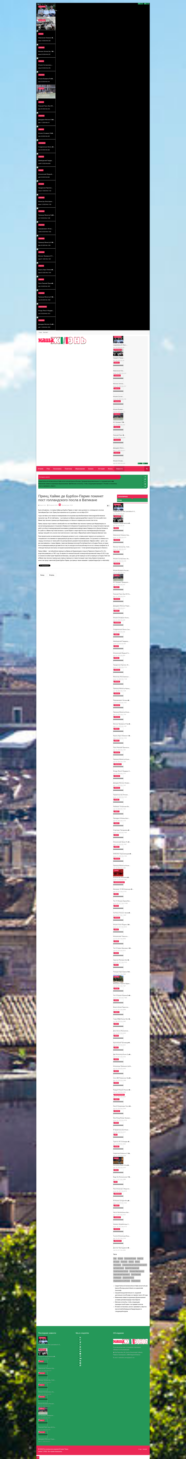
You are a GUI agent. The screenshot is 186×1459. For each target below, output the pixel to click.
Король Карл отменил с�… (122, 736)
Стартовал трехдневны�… (122, 830)
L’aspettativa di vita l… (120, 345)
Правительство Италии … (121, 795)
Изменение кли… (118, 371)
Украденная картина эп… (121, 665)
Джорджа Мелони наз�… (46, 324)
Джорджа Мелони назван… (122, 783)
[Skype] (80, 1361)
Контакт (45, 332)
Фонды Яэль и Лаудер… (46, 310)
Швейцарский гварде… (45, 160)
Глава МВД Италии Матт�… (122, 1019)
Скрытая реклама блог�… (121, 960)
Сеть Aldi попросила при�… (122, 1078)
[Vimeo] (80, 1363)
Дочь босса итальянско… (121, 1031)
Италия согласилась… (45, 65)
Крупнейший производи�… (122, 1042)
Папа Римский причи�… (46, 283)
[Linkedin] (80, 1349)
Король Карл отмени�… (46, 270)
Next (147, 3)
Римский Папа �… (119, 435)
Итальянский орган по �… (122, 842)
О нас (40, 332)
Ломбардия (117, 1277)
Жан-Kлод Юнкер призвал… (122, 1118)
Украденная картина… (45, 188)
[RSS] (80, 1337)
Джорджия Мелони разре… (122, 606)
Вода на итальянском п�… (122, 1177)
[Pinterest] (145, 484)
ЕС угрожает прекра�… (46, 92)
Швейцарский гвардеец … (121, 641)
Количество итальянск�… (121, 877)
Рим (48, 469)
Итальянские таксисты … (121, 936)
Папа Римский (135, 1274)
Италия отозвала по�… (46, 133)
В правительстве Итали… (121, 1130)
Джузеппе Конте (128, 1277)
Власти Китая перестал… (121, 1007)
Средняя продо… (119, 358)
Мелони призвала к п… (46, 256)
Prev (141, 3)
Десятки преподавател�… (121, 1248)
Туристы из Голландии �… (122, 1141)
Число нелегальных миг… (121, 1212)
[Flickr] (80, 1354)
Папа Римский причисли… (121, 747)
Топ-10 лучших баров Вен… (122, 901)
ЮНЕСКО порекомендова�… (122, 854)
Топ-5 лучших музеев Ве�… (122, 995)
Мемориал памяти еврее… (122, 983)
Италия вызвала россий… (121, 570)
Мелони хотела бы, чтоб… (121, 547)
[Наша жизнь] (62, 340)
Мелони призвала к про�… (122, 724)
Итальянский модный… (45, 174)
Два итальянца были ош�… (122, 1054)
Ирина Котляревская (132, 1268)
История (41, 184)
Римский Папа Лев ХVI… (46, 106)
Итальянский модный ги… (121, 653)
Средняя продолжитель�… (122, 523)
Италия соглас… (118, 396)
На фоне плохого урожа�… (122, 913)
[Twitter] (145, 479)
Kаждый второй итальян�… (122, 1090)
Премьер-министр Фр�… (46, 215)
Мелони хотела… (118, 383)
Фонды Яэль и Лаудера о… (122, 771)
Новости (41, 61)
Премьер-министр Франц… (122, 688)
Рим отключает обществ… (121, 1189)
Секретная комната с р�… (122, 1153)
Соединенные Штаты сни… (122, 629)
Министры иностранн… (45, 201)
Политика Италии (130, 1258)
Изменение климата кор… (121, 535)
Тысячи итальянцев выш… (121, 1236)
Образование (42, 306)
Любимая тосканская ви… (121, 806)
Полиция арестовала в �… (122, 972)
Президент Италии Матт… (121, 818)
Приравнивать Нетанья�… (122, 700)
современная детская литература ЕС (135, 1265)
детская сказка (119, 1268)
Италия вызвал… (118, 409)
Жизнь (110, 469)
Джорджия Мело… (119, 448)
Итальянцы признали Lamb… (122, 1066)
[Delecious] (80, 1365)
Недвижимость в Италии (122, 1281)
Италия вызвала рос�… (46, 79)
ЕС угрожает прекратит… (121, 582)
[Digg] (80, 1358)
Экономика (42, 6)
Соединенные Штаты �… (46, 147)
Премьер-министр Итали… (121, 712)
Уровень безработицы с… (121, 1224)
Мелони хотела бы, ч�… (46, 51)
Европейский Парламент (122, 1274)
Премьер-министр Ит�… (46, 242)
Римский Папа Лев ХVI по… (122, 594)
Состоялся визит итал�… (121, 1165)
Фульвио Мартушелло (137, 1271)
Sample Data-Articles (119, 882)
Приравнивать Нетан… (45, 229)
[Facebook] (145, 476)
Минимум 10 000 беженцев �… (123, 889)
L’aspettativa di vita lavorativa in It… (124, 511)
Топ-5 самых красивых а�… (122, 948)
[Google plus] (145, 481)
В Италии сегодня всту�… (122, 1200)
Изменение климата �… (46, 38)
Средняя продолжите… (45, 24)
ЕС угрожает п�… (119, 422)
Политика (41, 47)
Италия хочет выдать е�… (122, 924)
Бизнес (41, 34)
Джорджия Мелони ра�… (46, 119)
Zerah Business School (121, 1271)
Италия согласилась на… (121, 559)
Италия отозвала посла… (121, 618)
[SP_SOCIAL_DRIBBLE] (145, 486)
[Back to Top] (37, 1457)
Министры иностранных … (121, 677)
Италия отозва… (118, 461)
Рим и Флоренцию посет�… (122, 1106)
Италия (40, 469)
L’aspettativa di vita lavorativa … (48, 10)
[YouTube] (80, 1347)
